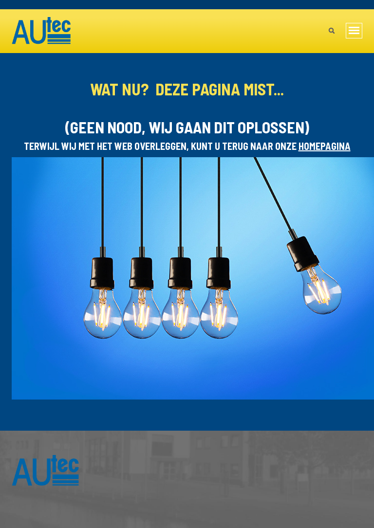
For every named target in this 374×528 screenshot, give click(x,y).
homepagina (325, 146)
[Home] (41, 31)
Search (331, 31)
